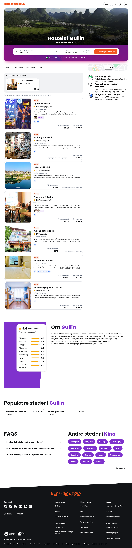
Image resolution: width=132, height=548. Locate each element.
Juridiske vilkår (35, 544)
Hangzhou (90, 448)
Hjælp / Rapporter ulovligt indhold (64, 533)
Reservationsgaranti (87, 517)
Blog (82, 511)
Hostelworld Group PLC (114, 506)
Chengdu (105, 448)
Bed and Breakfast (61, 517)
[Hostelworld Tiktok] (30, 506)
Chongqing (116, 442)
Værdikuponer (58, 544)
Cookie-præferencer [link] (99, 544)
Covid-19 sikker (45, 271)
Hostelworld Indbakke (113, 538)
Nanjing (86, 461)
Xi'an (118, 448)
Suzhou (88, 455)
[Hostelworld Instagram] (15, 506)
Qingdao (89, 442)
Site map (86, 544)
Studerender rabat (86, 533)
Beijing (102, 442)
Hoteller (57, 511)
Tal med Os (59, 527)
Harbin (101, 455)
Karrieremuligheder (113, 517)
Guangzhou (115, 455)
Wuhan (99, 461)
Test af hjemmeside (73, 544)
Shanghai (75, 442)
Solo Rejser (84, 527)
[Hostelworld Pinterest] (25, 506)
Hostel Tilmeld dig (112, 527)
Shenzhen (75, 448)
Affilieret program (112, 533)
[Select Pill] (121, 4)
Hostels (57, 506)
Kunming (74, 455)
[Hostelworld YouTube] (20, 506)
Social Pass (84, 506)
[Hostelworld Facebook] (5, 506)
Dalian (73, 461)
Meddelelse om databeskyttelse (15, 544)
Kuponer (47, 544)
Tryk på (109, 511)
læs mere (48, 95)
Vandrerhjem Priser (87, 522)
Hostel (36, 100)
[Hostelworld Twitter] (10, 506)
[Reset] (56, 51)
